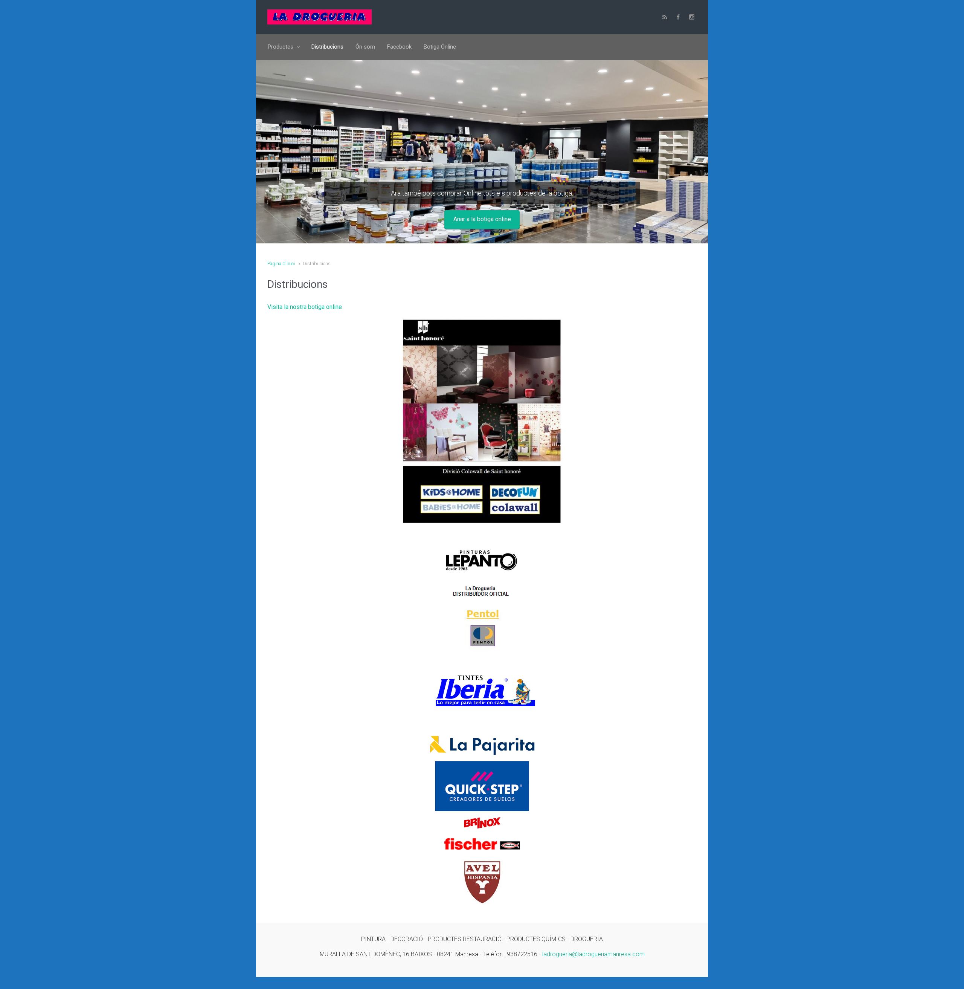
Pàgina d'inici (281, 263)
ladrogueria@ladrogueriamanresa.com (593, 954)
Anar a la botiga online (482, 219)
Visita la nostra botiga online (304, 306)
